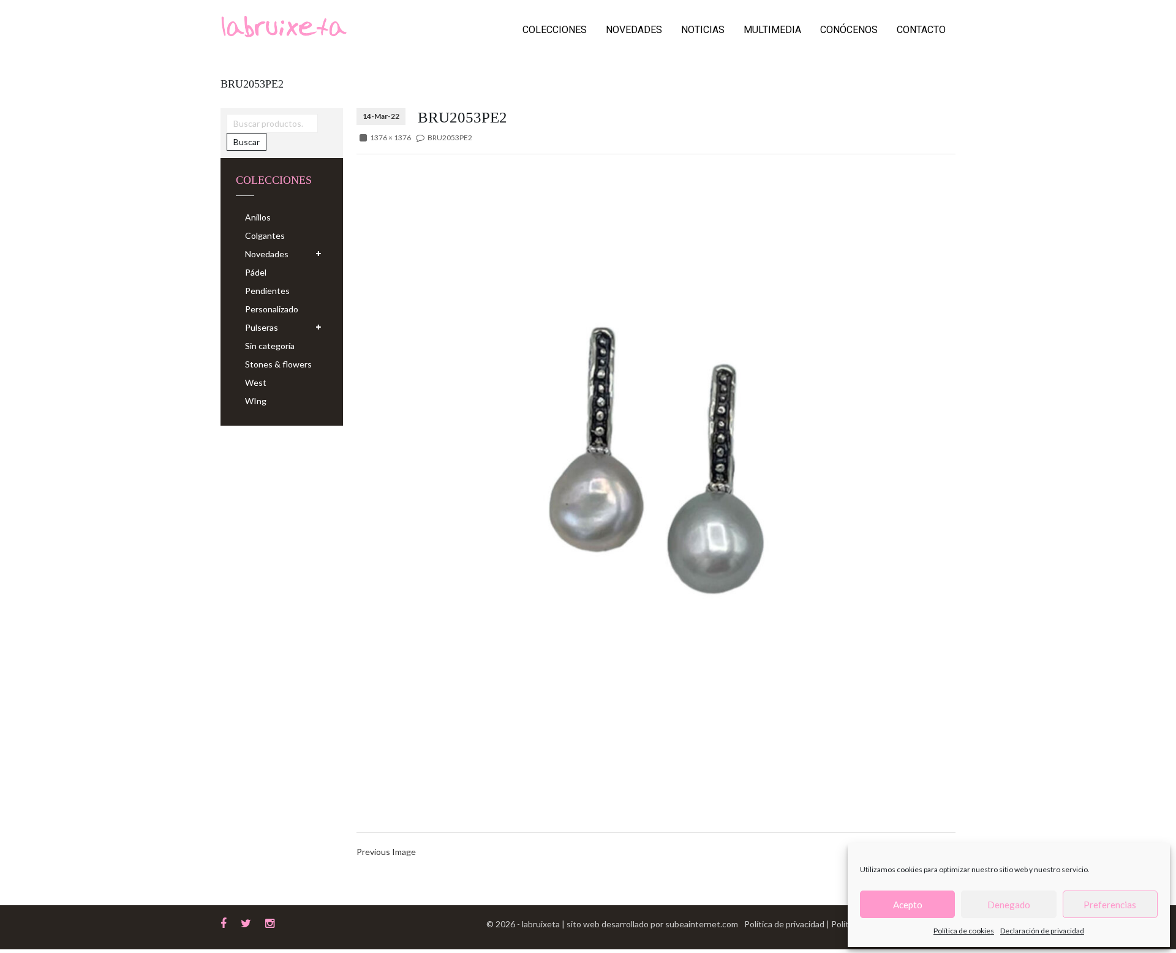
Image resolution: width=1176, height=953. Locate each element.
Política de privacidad (785, 924)
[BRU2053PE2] (656, 462)
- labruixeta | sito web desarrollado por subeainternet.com (627, 924)
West (255, 382)
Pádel (255, 272)
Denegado (1008, 904)
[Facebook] (224, 921)
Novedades (634, 30)
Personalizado (271, 309)
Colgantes (265, 235)
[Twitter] (246, 921)
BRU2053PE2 (450, 137)
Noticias (703, 30)
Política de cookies (963, 930)
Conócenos (849, 30)
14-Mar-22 (381, 116)
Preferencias (1110, 904)
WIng (255, 401)
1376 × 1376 (390, 137)
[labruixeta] (284, 25)
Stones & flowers (278, 364)
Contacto (921, 30)
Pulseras (261, 327)
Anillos (258, 217)
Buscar (246, 142)
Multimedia (772, 30)
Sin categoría (270, 346)
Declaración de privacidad (1042, 930)
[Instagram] (269, 921)
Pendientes (267, 290)
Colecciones (554, 30)
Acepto (907, 904)
